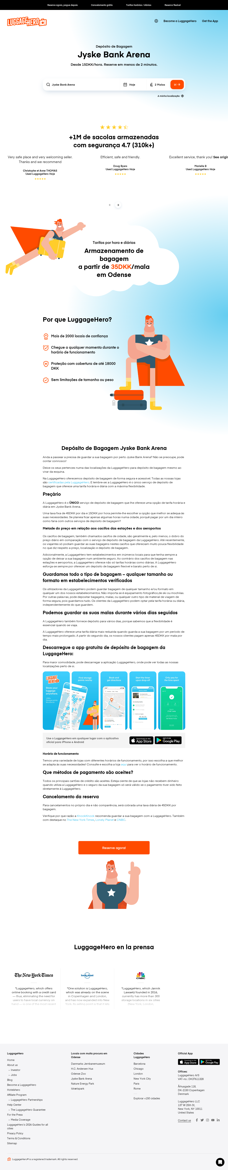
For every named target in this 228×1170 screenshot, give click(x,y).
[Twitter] (202, 1120)
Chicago (139, 1068)
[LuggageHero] (27, 25)
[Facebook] (197, 1120)
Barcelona (139, 1063)
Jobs (14, 1075)
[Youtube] (213, 1120)
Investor (15, 1070)
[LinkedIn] (218, 1120)
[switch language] (156, 21)
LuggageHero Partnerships (27, 1099)
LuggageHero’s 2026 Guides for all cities (27, 1126)
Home (10, 1060)
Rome (137, 1088)
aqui (124, 764)
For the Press (15, 1114)
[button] (220, 1162)
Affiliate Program (17, 1094)
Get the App (210, 21)
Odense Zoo (78, 1073)
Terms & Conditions (18, 1138)
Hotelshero (13, 1089)
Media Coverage (20, 1119)
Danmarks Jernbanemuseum (88, 1063)
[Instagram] (207, 1120)
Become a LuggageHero (180, 21)
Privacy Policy (15, 1133)
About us (12, 1065)
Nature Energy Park (82, 1083)
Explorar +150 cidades (147, 1098)
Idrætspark (77, 1088)
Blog (9, 1080)
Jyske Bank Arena (81, 1078)
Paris (136, 1083)
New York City (142, 1078)
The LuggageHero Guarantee (28, 1109)
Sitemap (12, 1143)
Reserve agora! (114, 847)
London (138, 1073)
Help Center (14, 1104)
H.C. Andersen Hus (82, 1068)
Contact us (184, 1120)
